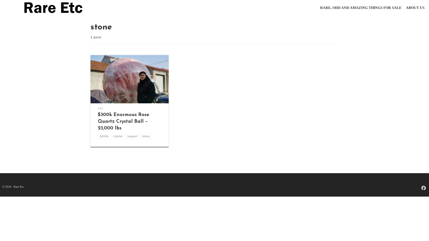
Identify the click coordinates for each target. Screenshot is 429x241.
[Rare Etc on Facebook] (423, 188)
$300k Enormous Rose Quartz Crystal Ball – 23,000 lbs (123, 121)
